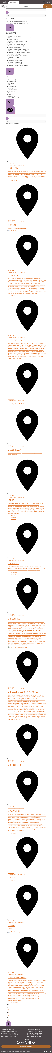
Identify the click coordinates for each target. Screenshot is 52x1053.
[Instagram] (22, 1042)
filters (10, 1024)
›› (8, 1020)
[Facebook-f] (18, 1042)
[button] (44, 2)
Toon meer (13, 30)
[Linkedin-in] (30, 1042)
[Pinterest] (33, 1042)
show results (14, 113)
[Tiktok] (26, 1042)
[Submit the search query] (7, 12)
